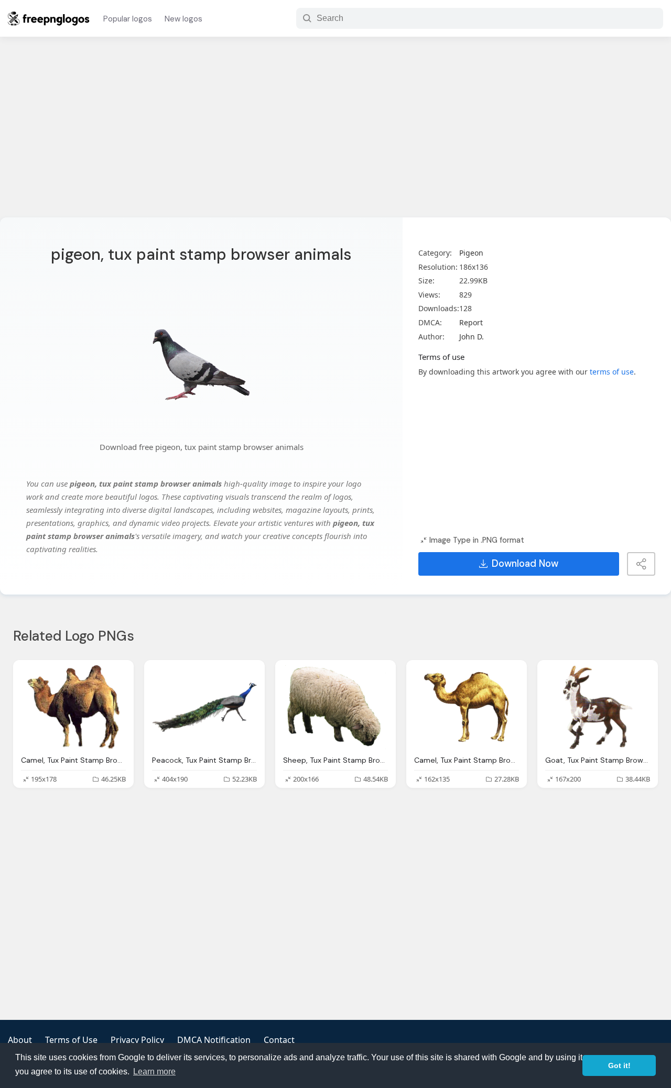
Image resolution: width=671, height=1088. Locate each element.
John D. (471, 337)
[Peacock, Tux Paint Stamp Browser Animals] (204, 707)
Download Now (525, 563)
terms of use (612, 372)
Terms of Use (71, 1040)
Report (471, 322)
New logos (183, 19)
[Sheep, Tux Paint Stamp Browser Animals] (335, 707)
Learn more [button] (154, 1071)
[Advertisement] (335, 133)
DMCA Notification (214, 1040)
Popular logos (127, 19)
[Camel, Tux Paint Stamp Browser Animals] (73, 707)
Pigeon (471, 253)
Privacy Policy (137, 1040)
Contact (279, 1040)
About (20, 1040)
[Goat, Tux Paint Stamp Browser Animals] (597, 707)
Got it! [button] (619, 1065)
